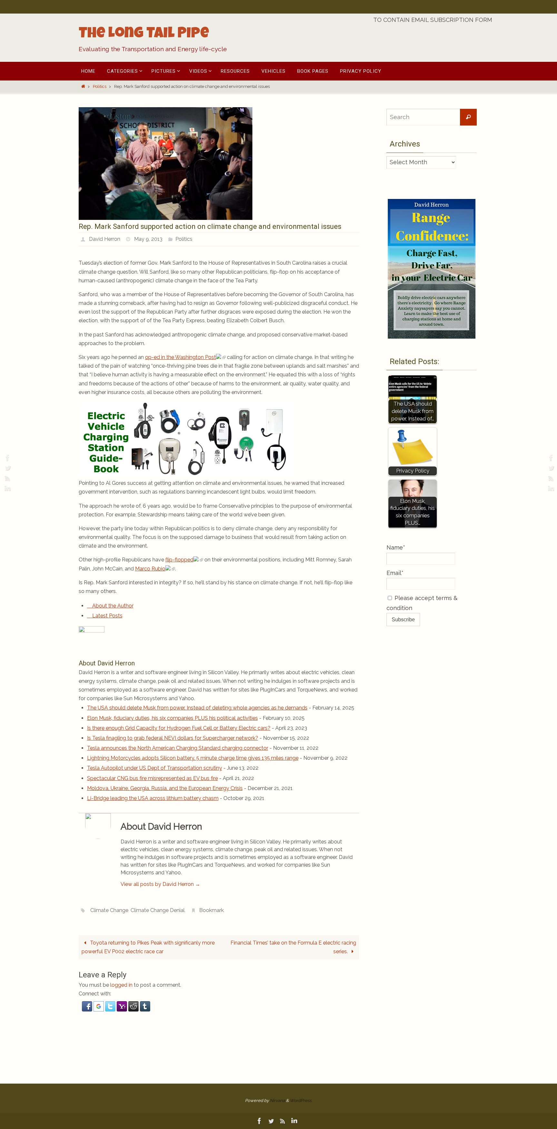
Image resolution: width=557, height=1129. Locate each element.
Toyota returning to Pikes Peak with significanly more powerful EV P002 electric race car (148, 947)
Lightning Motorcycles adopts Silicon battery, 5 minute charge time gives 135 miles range (192, 758)
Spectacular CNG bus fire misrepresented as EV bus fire (152, 778)
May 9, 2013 (148, 239)
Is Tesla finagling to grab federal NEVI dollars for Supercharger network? (172, 738)
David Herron (104, 239)
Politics (99, 86)
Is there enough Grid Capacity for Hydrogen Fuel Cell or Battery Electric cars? (178, 728)
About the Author (112, 606)
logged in (121, 985)
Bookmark (211, 910)
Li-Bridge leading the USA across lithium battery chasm (153, 798)
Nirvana (277, 1100)
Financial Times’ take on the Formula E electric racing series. (293, 947)
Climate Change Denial (158, 910)
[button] (87, 1010)
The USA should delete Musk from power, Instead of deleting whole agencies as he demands (197, 708)
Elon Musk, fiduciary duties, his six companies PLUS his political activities (172, 718)
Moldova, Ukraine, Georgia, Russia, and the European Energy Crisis (165, 788)
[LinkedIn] (7, 488)
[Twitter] (7, 468)
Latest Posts (106, 616)
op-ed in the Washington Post (180, 357)
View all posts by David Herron (160, 884)
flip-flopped (179, 560)
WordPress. (301, 1100)
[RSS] (7, 478)
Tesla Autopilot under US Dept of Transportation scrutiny (154, 768)
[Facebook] (7, 457)
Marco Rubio (150, 569)
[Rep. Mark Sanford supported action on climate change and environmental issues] (165, 218)
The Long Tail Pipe (144, 34)
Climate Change (109, 910)
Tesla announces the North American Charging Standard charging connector (177, 748)
